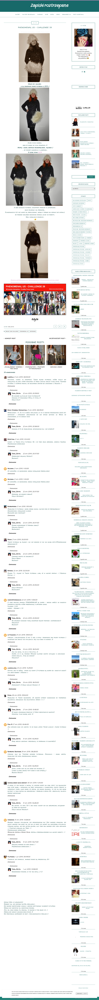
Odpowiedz (11, 386)
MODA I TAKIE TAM (83, 610)
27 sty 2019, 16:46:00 (21, 724)
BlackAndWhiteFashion (83, 798)
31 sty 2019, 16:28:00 (31, 803)
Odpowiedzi (13, 390)
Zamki (80, 243)
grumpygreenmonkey (83, 903)
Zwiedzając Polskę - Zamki (81, 260)
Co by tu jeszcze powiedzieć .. (87, 818)
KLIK (40, 152)
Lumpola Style (83, 813)
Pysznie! (83, 639)
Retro (52, 14)
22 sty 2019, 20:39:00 (31, 393)
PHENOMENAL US (24, 331)
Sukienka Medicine (86, 453)
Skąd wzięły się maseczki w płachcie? (88, 496)
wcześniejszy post (57, 338)
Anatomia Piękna (85, 582)
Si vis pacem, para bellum (83, 304)
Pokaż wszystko (83, 988)
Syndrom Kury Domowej (83, 534)
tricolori (83, 563)
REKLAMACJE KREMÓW (79, 232)
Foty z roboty (77, 206)
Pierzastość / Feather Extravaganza (34, 368)
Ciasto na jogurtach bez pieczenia (87, 510)
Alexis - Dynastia (85, 951)
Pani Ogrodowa (83, 548)
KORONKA (83, 856)
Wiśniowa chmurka (83, 376)
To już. (82, 922)
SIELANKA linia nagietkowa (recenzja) (83, 467)
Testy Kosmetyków (78, 237)
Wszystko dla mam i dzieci (83, 888)
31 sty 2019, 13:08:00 (22, 820)
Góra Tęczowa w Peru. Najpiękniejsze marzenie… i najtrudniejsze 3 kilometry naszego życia (83, 524)
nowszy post (10, 338)
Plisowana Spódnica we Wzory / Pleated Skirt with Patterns (87, 803)
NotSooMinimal (83, 333)
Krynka (10, 571)
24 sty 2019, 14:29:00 (25, 668)
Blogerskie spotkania (79, 200)
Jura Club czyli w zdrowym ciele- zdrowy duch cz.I (87, 760)
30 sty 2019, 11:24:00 (35, 783)
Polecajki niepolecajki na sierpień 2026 (87, 366)
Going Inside (83, 917)
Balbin (83, 946)
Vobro (82, 309)
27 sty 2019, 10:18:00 (31, 710)
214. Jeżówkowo (85, 553)
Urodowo (75, 240)
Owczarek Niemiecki (79, 223)
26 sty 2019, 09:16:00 (20, 695)
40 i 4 (82, 438)
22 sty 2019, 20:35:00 (31, 585)
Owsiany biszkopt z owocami (88, 567)
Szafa (79, 235)
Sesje (58, 14)
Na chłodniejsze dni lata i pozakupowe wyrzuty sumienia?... (87, 746)
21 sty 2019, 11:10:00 (21, 468)
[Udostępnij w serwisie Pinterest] (64, 326)
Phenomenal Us (66, 14)
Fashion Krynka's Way (83, 390)
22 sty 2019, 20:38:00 (31, 426)
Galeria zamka (83, 577)
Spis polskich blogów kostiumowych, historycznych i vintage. (83, 872)
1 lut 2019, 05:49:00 (22, 857)
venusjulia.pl (83, 462)
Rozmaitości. (83, 668)
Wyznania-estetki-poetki (83, 625)
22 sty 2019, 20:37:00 (31, 454)
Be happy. (83, 476)
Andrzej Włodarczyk (83, 318)
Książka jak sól (85, 424)
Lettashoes (12, 635)
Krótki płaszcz (85, 731)
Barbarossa (12, 506)
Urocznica (83, 975)
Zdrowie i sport (89, 243)
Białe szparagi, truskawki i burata (87, 644)
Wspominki (33, 331)
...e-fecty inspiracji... (83, 842)
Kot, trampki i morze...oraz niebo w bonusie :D (86, 164)
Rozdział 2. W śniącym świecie (88, 630)
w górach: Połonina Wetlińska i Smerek (87, 659)
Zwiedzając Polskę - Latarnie (81, 252)
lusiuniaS (83, 697)
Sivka (10, 695)
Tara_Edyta (16, 393)
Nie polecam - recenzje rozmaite (83, 220)
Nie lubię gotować (78, 217)
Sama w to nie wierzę (83, 961)
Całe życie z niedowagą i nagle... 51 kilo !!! (87, 132)
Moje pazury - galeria (79, 214)
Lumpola (11, 377)
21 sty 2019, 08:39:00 (35, 410)
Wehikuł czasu (85, 240)
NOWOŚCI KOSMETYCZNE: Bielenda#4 (88, 338)
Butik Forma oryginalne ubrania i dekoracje (87, 789)
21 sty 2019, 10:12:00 (22, 439)
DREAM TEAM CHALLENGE (12, 331)
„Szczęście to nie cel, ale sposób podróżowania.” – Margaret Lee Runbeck (87, 673)
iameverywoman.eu (14, 600)
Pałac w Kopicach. (85, 716)
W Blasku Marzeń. (83, 491)
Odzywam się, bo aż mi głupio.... (81, 965)
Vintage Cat (83, 932)
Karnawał (89, 209)
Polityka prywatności (28, 14)
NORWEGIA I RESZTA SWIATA (83, 520)
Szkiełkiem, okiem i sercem (83, 275)
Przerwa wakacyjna (86, 936)
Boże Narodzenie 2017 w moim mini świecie (88, 861)
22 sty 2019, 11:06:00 (29, 600)
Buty (89, 200)
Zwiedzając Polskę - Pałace (81, 255)
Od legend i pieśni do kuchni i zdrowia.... (87, 295)
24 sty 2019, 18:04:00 (31, 649)
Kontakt (17, 14)
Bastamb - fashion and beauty (83, 741)
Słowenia (83, 409)
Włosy (75, 243)
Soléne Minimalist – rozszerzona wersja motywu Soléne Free (87, 601)
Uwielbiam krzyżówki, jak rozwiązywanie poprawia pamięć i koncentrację (88, 323)
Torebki (88, 237)
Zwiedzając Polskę (78, 246)
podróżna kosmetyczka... (87, 847)
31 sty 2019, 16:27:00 (30, 842)
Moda (46, 14)
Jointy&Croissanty (83, 654)
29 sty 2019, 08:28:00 (29, 752)
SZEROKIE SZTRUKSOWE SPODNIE (81, 395)
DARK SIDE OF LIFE (85, 774)
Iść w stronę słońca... (83, 712)
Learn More (79, 993)
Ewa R (10, 724)
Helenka (11, 468)
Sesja (74, 235)
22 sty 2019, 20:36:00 (31, 554)
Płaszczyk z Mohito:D (86, 122)
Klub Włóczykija (83, 404)
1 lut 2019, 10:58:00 (30, 869)
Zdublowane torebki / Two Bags (13, 368)
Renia (10, 539)
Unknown (11, 820)
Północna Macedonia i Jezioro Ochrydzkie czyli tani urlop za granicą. (88, 615)
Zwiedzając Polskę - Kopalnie (82, 249)
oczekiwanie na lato (86, 702)
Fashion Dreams (83, 448)
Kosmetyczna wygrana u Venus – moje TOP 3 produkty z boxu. (88, 481)
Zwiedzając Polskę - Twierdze (82, 258)
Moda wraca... (83, 212)
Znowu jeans (84, 688)
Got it (85, 993)
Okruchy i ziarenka (83, 361)
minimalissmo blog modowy (17, 783)
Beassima (83, 755)
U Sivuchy (83, 419)
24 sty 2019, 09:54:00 (24, 635)
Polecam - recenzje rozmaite (81, 229)
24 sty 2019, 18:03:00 (31, 682)
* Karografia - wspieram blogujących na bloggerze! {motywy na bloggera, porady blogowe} (83, 594)
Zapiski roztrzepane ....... (22, 998)
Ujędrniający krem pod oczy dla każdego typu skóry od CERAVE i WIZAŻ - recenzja (87, 381)
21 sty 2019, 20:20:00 (20, 539)
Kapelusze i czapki (78, 209)
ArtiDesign (83, 827)
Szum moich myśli (83, 290)
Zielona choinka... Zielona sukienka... (86, 153)
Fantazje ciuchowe (78, 203)
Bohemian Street (83, 769)
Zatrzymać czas (85, 893)
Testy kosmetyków (78, 14)
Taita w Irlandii (83, 347)
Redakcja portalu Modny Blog (19, 832)
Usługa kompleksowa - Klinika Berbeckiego (87, 832)
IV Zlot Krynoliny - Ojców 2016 (88, 879)
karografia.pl (85, 998)
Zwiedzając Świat (78, 263)
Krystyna (11, 439)
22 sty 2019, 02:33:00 (21, 571)
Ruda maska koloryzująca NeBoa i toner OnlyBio (87, 143)
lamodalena (12, 668)
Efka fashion (83, 726)
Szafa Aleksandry (83, 784)
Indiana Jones (56, 367)
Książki (75, 212)
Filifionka (11, 857)
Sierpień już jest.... (86, 538)
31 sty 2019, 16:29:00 (30, 739)
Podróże (40, 14)
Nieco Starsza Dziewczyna (17, 410)
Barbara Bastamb (14, 752)
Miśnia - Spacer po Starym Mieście (88, 280)
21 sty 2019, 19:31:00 (24, 506)
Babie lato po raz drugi (87, 908)
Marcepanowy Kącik (83, 505)
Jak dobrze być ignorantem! (81, 352)
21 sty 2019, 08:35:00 (22, 377)
